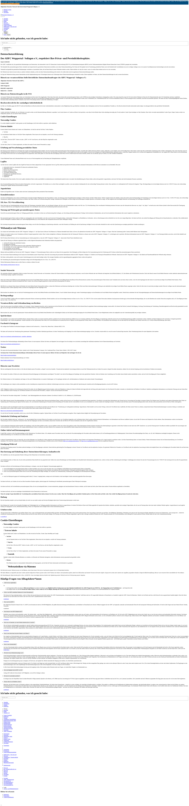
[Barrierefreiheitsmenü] (1, 16)
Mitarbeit (6, 771)
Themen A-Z (7, 712)
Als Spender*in (7, 781)
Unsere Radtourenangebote (10, 752)
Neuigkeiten (6, 703)
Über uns (6, 22)
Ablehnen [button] (3, 3)
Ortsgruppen (6, 24)
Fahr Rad (6, 20)
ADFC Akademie (8, 731)
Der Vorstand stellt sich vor (10, 769)
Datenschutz (6, 795)
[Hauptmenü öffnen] (4, 16)
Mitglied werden (7, 9)
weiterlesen (6, 599)
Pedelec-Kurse (7, 722)
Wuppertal (6, 735)
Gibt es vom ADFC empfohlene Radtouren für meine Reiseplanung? (18, 592)
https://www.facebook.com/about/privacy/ (10, 344)
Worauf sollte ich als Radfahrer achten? (12, 681)
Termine (5, 705)
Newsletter (6, 12)
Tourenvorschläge (8, 727)
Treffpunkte (6, 740)
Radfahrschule (7, 723)
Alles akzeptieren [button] (16, 3)
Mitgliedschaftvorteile (9, 762)
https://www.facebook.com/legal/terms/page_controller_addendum (16, 336)
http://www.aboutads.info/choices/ (71, 441)
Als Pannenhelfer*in (8, 785)
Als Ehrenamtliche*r (8, 782)
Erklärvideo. (6, 649)
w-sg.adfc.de (4, 516)
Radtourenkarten (7, 726)
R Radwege (6, 750)
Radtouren (6, 706)
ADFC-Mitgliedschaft (9, 779)
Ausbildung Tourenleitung (10, 719)
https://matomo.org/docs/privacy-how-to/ (10, 264)
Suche (5, 34)
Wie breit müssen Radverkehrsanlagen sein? (13, 652)
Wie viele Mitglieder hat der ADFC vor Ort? (13, 670)
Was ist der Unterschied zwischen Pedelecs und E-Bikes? (16, 633)
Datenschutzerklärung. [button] (48, 2)
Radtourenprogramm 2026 (10, 720)
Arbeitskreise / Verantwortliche (11, 757)
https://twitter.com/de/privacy (7, 360)
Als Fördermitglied (8, 783)
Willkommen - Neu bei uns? (10, 26)
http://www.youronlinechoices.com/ (89, 441)
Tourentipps (6, 28)
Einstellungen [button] (8, 3)
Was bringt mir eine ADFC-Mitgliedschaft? (13, 611)
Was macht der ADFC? (9, 602)
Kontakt (5, 775)
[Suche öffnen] (2, 16)
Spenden (6, 11)
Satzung (5, 773)
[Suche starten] (2, 44)
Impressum (6, 794)
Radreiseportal (7, 765)
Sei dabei (6, 29)
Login (5, 30)
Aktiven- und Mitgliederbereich (11, 788)
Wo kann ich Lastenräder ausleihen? (12, 675)
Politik (5, 21)
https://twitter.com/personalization (8, 355)
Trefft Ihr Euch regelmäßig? (10, 582)
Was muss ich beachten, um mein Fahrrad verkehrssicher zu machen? (19, 622)
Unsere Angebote (8, 25)
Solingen (6, 737)
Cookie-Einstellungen (9, 797)
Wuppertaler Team (8, 736)
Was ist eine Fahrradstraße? (10, 644)
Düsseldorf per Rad (8, 728)
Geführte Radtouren (8, 741)
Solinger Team (7, 739)
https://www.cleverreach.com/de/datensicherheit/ (12, 410)
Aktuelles (6, 18)
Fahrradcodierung (8, 724)
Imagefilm (6, 758)
